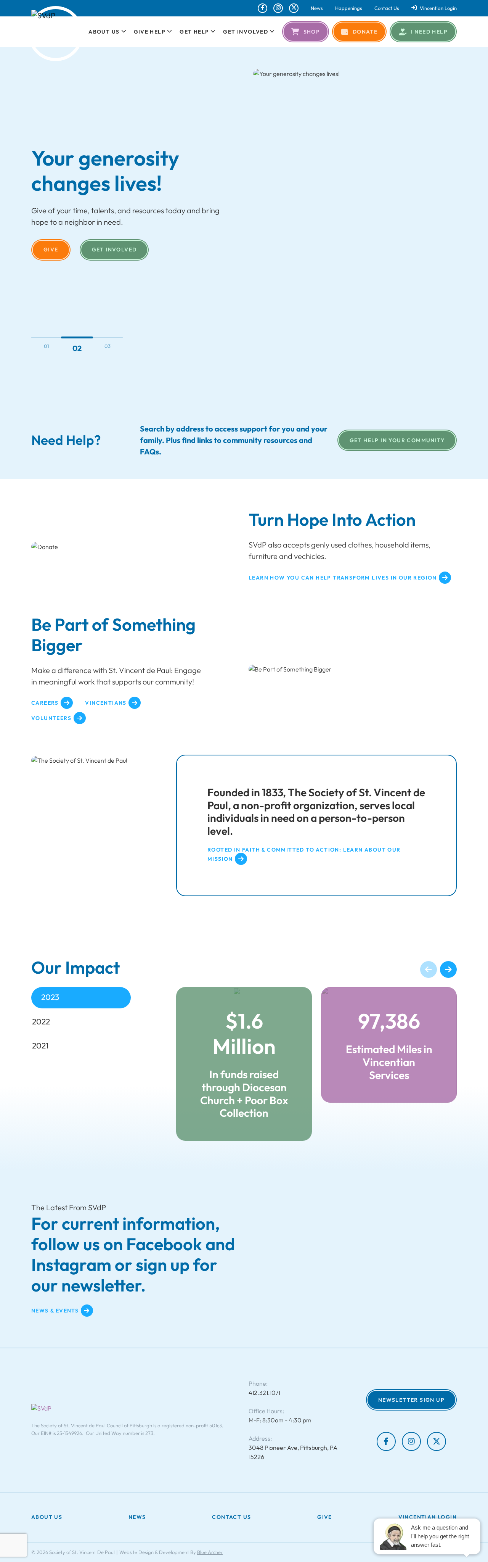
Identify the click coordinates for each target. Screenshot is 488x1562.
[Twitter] (294, 8)
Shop (311, 31)
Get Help (194, 31)
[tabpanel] (316, 1063)
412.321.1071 (264, 1392)
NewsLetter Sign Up (411, 1399)
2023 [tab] (50, 997)
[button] (123, 31)
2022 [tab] (41, 1021)
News (317, 8)
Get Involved (245, 31)
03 (107, 346)
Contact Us (386, 8)
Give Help (150, 31)
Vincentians (105, 702)
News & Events (55, 1310)
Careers (45, 702)
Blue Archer (210, 1552)
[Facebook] (262, 8)
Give (50, 249)
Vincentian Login (438, 8)
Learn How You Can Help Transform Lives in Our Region (343, 577)
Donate (365, 31)
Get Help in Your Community (397, 440)
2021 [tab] (40, 1045)
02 (77, 348)
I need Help (429, 31)
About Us (103, 31)
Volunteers (51, 718)
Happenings (348, 8)
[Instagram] (278, 8)
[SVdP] (55, 33)
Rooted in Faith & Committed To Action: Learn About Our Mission (304, 855)
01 (46, 346)
